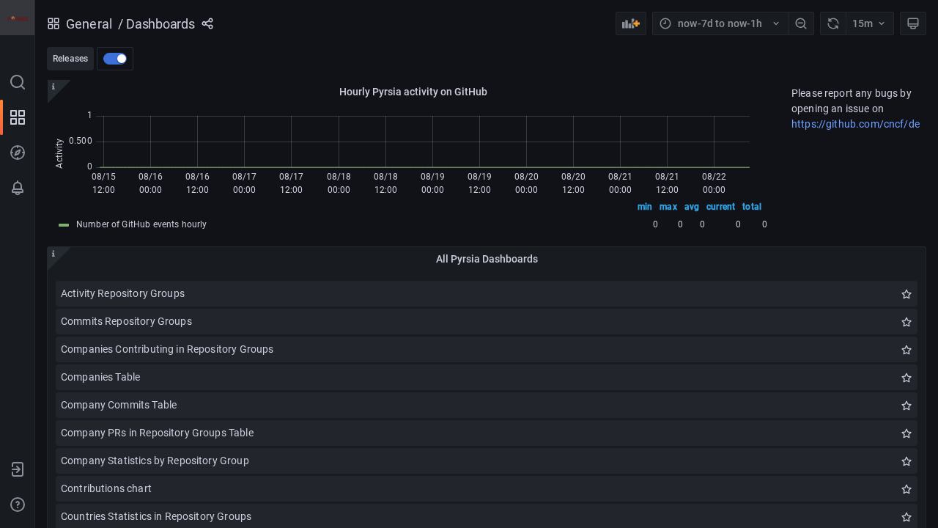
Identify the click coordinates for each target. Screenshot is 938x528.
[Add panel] (631, 23)
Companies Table (100, 377)
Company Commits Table (119, 405)
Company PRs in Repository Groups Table (157, 433)
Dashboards (160, 24)
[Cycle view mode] (913, 23)
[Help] (17, 504)
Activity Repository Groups (123, 293)
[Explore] (17, 152)
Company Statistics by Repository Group (155, 460)
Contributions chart (106, 488)
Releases (70, 59)
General (89, 24)
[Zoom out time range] (801, 23)
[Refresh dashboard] (833, 23)
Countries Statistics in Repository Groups (156, 516)
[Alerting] (17, 187)
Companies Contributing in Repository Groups (167, 349)
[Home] (17, 17)
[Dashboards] (17, 117)
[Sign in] (17, 469)
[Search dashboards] (17, 82)
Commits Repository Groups (126, 321)
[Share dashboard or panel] (207, 23)
